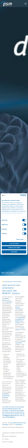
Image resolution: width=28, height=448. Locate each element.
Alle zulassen (14, 243)
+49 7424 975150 (9, 417)
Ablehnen (14, 251)
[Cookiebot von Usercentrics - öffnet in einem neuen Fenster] (20, 195)
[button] (25, 3)
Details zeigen (20, 239)
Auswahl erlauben (14, 247)
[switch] (24, 224)
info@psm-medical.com (10, 415)
